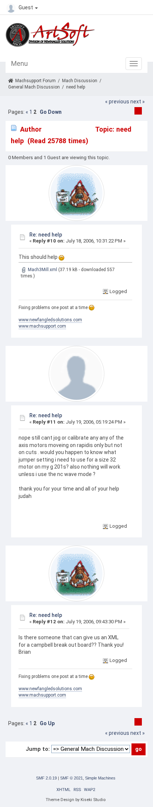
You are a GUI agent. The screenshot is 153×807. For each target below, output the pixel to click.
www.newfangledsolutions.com (50, 319)
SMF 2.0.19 (46, 778)
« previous (117, 102)
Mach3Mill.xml (42, 269)
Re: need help (45, 235)
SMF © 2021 (71, 778)
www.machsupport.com (42, 326)
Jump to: (38, 749)
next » (137, 102)
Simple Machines (100, 778)
